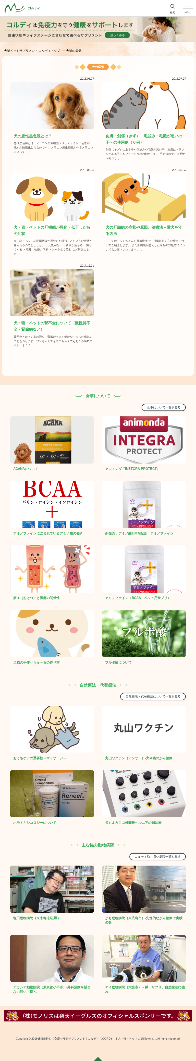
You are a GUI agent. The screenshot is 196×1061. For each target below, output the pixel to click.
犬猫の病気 (73, 51)
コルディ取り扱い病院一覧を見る (158, 856)
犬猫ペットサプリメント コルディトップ (32, 51)
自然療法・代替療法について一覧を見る (153, 696)
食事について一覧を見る (164, 407)
